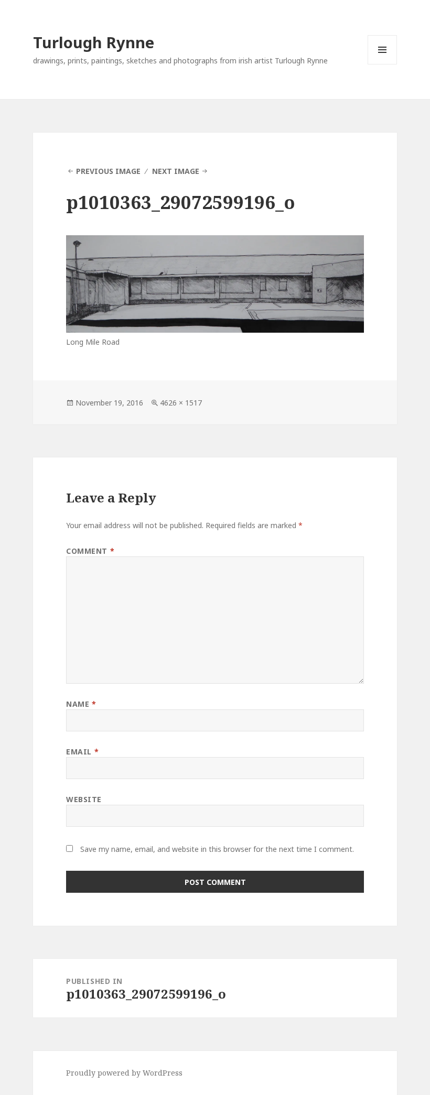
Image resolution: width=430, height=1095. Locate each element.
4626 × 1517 (181, 403)
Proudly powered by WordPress (124, 1073)
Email (82, 752)
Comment (90, 551)
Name (81, 704)
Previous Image (108, 171)
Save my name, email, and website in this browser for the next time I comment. (217, 849)
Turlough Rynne (93, 42)
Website (84, 799)
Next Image (175, 171)
